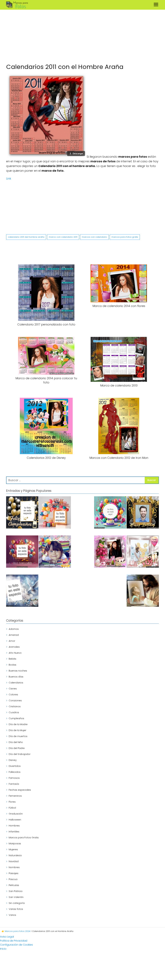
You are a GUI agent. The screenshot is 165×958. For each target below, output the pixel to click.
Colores (13, 694)
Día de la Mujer (17, 730)
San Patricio (16, 891)
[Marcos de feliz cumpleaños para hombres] (143, 513)
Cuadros (14, 712)
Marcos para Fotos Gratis (24, 837)
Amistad (14, 635)
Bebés (12, 658)
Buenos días (16, 676)
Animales (14, 646)
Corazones (15, 700)
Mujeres (13, 849)
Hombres (14, 825)
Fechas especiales (20, 789)
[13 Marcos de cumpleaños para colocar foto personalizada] (110, 513)
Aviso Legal (7, 937)
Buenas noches (18, 670)
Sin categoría (17, 903)
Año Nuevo (15, 652)
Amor (12, 641)
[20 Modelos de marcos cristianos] (143, 591)
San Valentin (16, 897)
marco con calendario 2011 (63, 236)
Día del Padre (17, 748)
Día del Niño (16, 742)
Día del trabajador (19, 754)
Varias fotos (16, 909)
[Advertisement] (82, 37)
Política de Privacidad (13, 941)
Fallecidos (14, 772)
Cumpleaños (16, 718)
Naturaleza (15, 855)
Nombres (14, 867)
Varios (12, 915)
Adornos (14, 629)
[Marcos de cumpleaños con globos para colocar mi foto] (22, 552)
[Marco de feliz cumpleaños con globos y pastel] (55, 552)
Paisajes (13, 873)
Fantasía (14, 784)
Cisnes (13, 688)
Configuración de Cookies (16, 945)
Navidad (14, 861)
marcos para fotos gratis (125, 236)
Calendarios (16, 682)
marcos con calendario (94, 236)
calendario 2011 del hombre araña (26, 236)
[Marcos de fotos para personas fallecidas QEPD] (22, 591)
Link (8, 178)
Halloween (15, 819)
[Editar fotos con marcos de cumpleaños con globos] (55, 513)
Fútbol (12, 807)
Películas (14, 885)
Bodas (12, 664)
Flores (12, 801)
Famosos (14, 778)
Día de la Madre (18, 724)
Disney (13, 760)
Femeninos (15, 795)
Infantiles (14, 831)
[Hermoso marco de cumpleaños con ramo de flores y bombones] (110, 552)
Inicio (3, 949)
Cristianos (15, 706)
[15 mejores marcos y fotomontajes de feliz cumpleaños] (143, 552)
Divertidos (15, 766)
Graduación (16, 813)
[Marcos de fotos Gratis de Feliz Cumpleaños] (22, 513)
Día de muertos (18, 736)
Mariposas (15, 843)
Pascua (13, 879)
